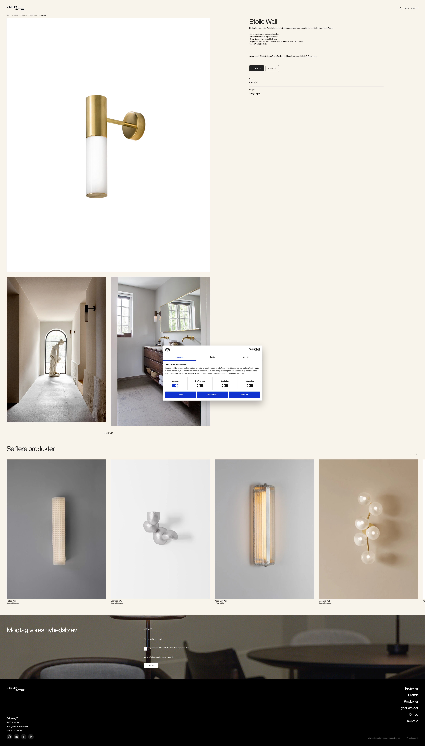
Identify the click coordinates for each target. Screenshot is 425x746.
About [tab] (245, 357)
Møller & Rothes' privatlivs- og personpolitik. (159, 657)
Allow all (244, 395)
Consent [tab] (179, 357)
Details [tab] (212, 357)
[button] (415, 454)
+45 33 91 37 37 (14, 730)
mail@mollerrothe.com (17, 726)
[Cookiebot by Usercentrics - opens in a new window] (250, 349)
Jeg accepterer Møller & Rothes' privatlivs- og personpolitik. (168, 649)
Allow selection (213, 395)
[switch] (200, 385)
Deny (181, 395)
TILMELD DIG (151, 665)
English (406, 8)
